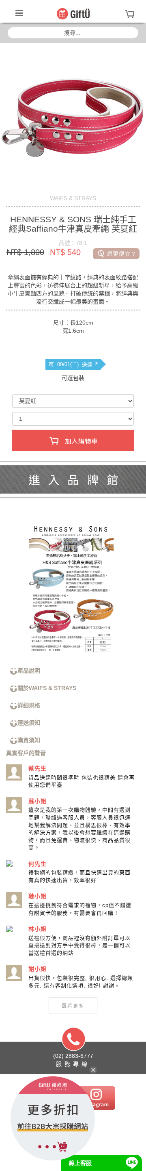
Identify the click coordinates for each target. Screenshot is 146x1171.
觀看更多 (73, 1005)
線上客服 (80, 1163)
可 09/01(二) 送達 (73, 364)
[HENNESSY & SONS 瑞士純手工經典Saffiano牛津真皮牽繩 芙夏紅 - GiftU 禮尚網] (73, 13)
